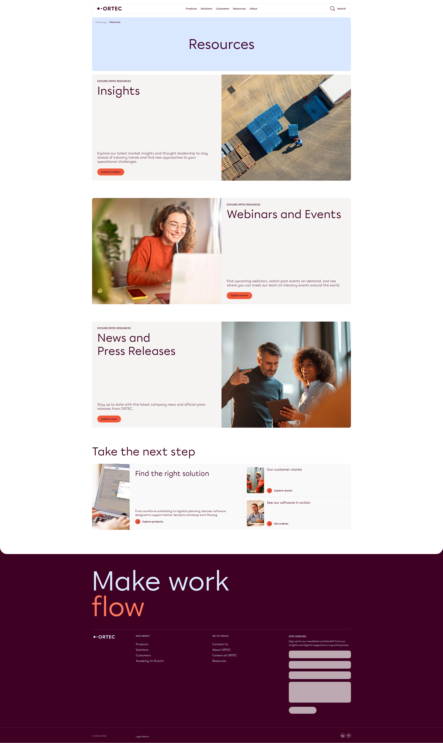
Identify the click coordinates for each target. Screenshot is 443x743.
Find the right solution (172, 473)
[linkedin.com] (343, 735)
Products (142, 644)
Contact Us (220, 644)
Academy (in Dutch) (150, 661)
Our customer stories (284, 469)
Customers (143, 655)
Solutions (142, 649)
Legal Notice (142, 736)
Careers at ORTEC (224, 655)
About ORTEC (221, 649)
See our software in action (288, 502)
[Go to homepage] (109, 8)
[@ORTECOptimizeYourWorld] (348, 735)
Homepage (101, 22)
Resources (219, 661)
